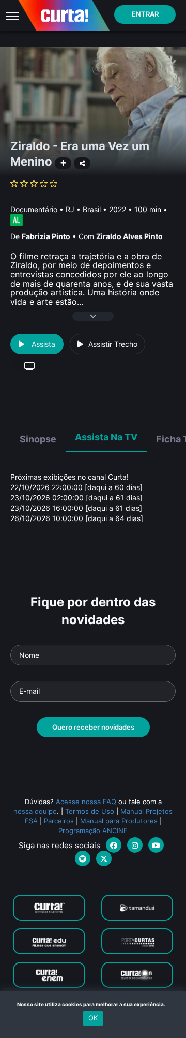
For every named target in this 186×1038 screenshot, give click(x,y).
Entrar (145, 14)
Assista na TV (106, 437)
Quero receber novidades (93, 727)
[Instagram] (135, 845)
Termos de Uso (89, 811)
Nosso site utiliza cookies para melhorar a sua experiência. (93, 1004)
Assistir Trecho (112, 343)
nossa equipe (35, 811)
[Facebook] (113, 845)
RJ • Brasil (83, 209)
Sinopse (38, 439)
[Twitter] (104, 858)
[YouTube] (156, 845)
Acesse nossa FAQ (86, 801)
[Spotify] (82, 858)
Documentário (33, 209)
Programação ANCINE (93, 830)
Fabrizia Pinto (46, 236)
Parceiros (59, 821)
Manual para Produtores (119, 821)
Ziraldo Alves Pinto (129, 236)
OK (93, 1018)
